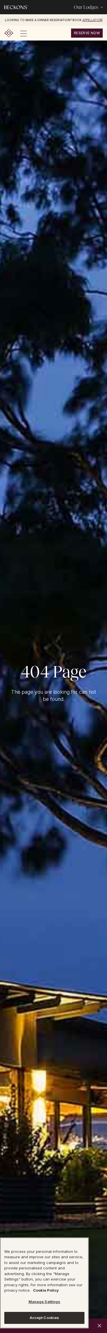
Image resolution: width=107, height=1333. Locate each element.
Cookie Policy (46, 1290)
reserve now (87, 33)
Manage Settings (44, 1301)
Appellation (92, 20)
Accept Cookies (44, 1317)
